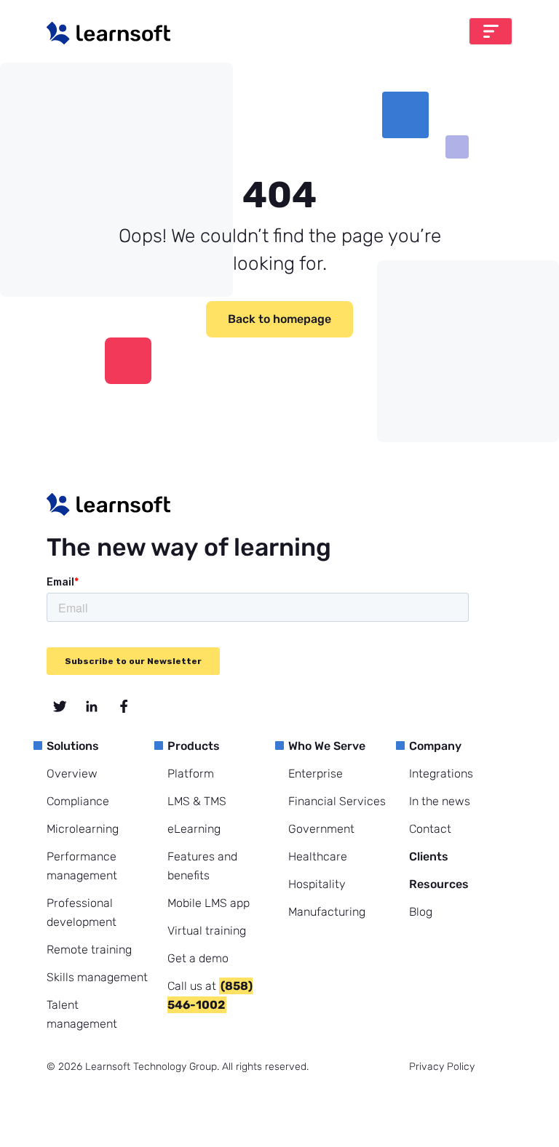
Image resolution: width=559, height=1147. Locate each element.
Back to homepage (279, 319)
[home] (108, 33)
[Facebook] (124, 706)
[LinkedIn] (92, 706)
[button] (490, 31)
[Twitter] (60, 706)
